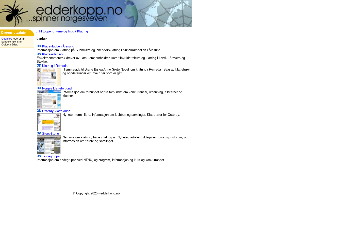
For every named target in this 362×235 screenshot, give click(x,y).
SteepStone (50, 133)
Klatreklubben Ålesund (58, 46)
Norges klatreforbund (57, 88)
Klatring (82, 31)
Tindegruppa (51, 156)
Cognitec (6, 38)
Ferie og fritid (64, 31)
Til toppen (45, 31)
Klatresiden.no (52, 54)
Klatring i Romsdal (55, 66)
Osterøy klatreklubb (56, 111)
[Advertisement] (96, 177)
